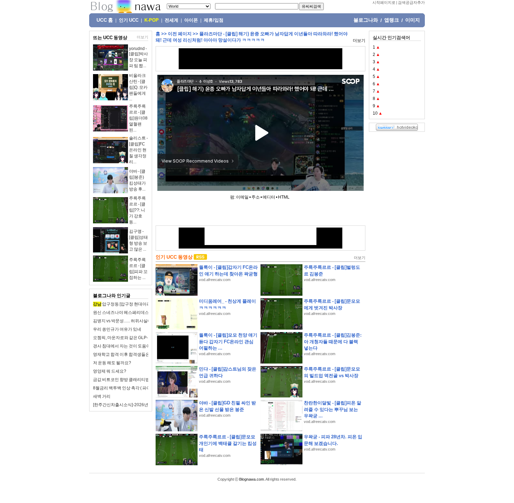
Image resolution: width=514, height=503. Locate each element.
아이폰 (191, 20)
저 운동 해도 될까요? (112, 362)
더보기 (142, 37)
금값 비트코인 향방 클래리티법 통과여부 (130, 379)
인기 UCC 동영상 (174, 257)
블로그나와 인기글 (111, 295)
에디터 (269, 197)
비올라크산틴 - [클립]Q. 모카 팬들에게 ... (138, 87)
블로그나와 (366, 20)
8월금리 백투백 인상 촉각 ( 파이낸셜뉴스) (131, 388)
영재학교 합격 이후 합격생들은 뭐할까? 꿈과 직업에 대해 (145, 354)
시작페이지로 (383, 2)
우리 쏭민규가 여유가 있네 (117, 329)
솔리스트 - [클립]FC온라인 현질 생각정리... (138, 150)
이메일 (242, 197)
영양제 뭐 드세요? (109, 371)
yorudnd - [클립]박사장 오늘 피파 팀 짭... (138, 57)
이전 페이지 (180, 33)
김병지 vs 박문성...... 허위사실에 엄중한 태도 (133, 320)
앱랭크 (391, 20)
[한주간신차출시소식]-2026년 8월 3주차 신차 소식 (139, 404)
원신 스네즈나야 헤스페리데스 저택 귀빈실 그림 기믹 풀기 (146, 312)
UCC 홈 (105, 20)
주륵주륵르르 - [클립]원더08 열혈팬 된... (138, 118)
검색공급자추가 (411, 2)
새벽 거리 (101, 396)
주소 (255, 197)
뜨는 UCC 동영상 (110, 37)
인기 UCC (128, 20)
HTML (284, 197)
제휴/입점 (213, 20)
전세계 (171, 20)
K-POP (151, 20)
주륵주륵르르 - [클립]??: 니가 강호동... (137, 210)
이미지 (412, 20)
